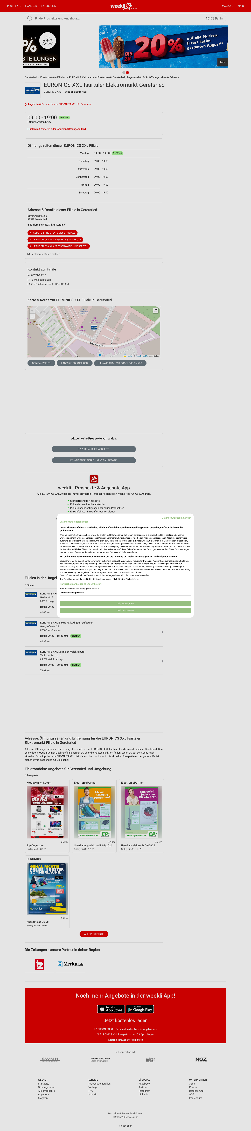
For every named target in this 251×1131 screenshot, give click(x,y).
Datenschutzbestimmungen (176, 517)
